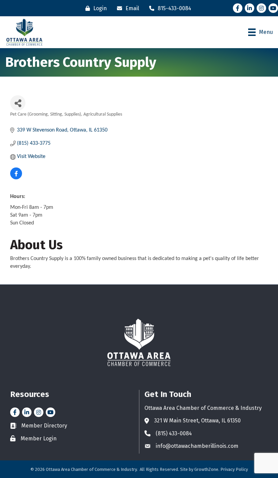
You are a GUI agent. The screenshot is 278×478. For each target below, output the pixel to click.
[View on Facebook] (16, 178)
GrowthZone (206, 469)
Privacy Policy (234, 469)
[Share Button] (17, 103)
